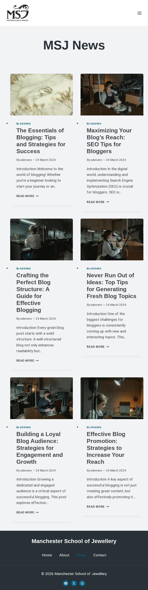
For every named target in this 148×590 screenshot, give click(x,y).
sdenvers (26, 160)
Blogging (23, 123)
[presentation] (41, 94)
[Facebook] (66, 583)
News (81, 555)
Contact (99, 555)
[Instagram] (82, 583)
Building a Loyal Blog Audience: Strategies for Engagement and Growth (39, 448)
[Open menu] (139, 13)
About (64, 555)
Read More (27, 196)
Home (47, 555)
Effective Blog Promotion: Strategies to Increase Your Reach (106, 448)
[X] (74, 583)
